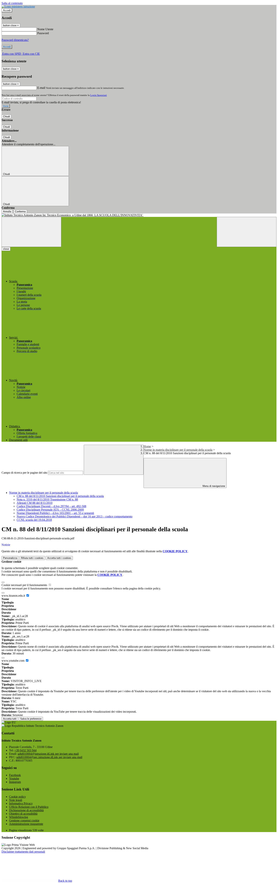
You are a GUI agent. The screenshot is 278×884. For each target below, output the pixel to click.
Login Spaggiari (98, 95)
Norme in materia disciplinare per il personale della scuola (178, 449)
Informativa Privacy (21, 803)
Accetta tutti (59, 558)
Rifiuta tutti (32, 558)
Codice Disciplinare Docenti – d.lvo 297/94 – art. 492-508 (51, 506)
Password (43, 33)
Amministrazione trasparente (26, 823)
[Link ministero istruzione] (18, 6)
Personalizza (10, 558)
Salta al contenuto (12, 3)
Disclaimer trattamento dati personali (23, 851)
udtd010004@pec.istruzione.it (49, 757)
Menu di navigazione (213, 486)
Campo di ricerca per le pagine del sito (24, 472)
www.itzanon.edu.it (14, 595)
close (6, 248)
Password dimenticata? (15, 40)
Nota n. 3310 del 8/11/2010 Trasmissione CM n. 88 (47, 499)
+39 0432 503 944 (25, 750)
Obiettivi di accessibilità (23, 813)
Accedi (7, 10)
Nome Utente (45, 29)
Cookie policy (17, 796)
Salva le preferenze (30, 718)
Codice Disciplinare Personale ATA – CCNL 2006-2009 (50, 509)
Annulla (7, 211)
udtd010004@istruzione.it (48, 753)
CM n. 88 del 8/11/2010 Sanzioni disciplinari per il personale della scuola (60, 496)
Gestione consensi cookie (24, 820)
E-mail (41, 87)
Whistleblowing (18, 817)
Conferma (20, 211)
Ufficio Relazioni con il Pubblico (28, 806)
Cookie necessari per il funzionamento (25, 585)
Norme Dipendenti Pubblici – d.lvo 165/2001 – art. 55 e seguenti (55, 513)
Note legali (15, 800)
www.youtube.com (13, 660)
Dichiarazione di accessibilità (26, 810)
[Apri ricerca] (246, 232)
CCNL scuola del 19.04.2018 (34, 519)
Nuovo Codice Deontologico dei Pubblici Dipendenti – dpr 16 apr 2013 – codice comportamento (74, 516)
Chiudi (6, 116)
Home (147, 446)
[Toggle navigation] (31, 232)
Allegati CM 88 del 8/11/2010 (34, 502)
